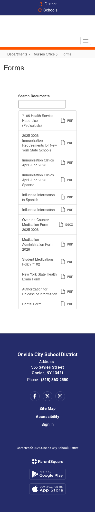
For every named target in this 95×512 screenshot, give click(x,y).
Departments (17, 54)
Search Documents (34, 95)
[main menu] (85, 41)
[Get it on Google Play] (47, 474)
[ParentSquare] (48, 461)
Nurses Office (44, 54)
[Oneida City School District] (48, 27)
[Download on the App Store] (47, 488)
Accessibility (47, 416)
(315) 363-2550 (54, 379)
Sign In (47, 424)
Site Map (47, 408)
